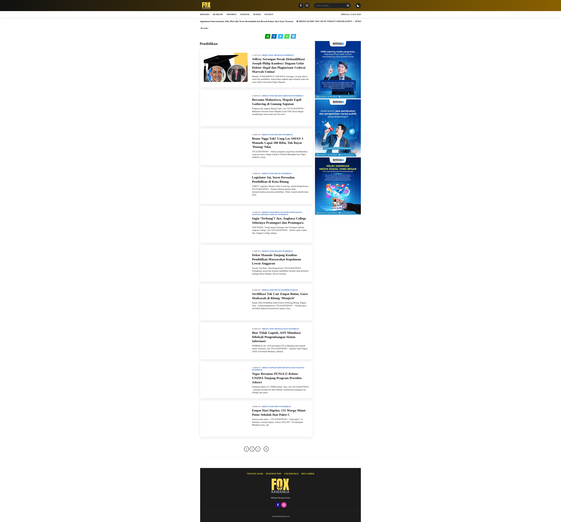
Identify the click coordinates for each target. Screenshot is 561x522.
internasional (295, 212)
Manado (278, 96)
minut (277, 406)
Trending (231, 14)
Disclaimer (307, 474)
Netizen (268, 14)
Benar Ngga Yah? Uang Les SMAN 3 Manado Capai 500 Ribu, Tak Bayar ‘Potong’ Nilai (277, 143)
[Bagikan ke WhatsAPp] (287, 36)
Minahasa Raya (281, 329)
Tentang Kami (255, 474)
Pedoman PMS (273, 474)
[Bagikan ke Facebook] (274, 36)
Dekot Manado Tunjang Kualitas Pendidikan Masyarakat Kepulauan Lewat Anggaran (276, 259)
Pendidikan (288, 55)
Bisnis (277, 212)
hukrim (278, 368)
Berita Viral (267, 55)
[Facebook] (300, 6)
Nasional (245, 14)
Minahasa (278, 55)
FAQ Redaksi (291, 474)
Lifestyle (256, 214)
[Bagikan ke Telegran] (293, 36)
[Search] (347, 5)
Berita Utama (268, 96)
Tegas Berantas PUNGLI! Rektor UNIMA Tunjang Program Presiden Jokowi (277, 378)
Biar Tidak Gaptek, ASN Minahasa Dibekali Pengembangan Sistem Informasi (276, 337)
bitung (278, 173)
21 (266, 449)
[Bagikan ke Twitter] (281, 36)
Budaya (257, 14)
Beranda (204, 14)
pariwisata (287, 96)
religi (295, 290)
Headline (218, 14)
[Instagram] (306, 6)
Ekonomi (284, 212)
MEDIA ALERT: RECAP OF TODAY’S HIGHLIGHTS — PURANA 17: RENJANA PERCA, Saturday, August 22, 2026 (322, 21)
